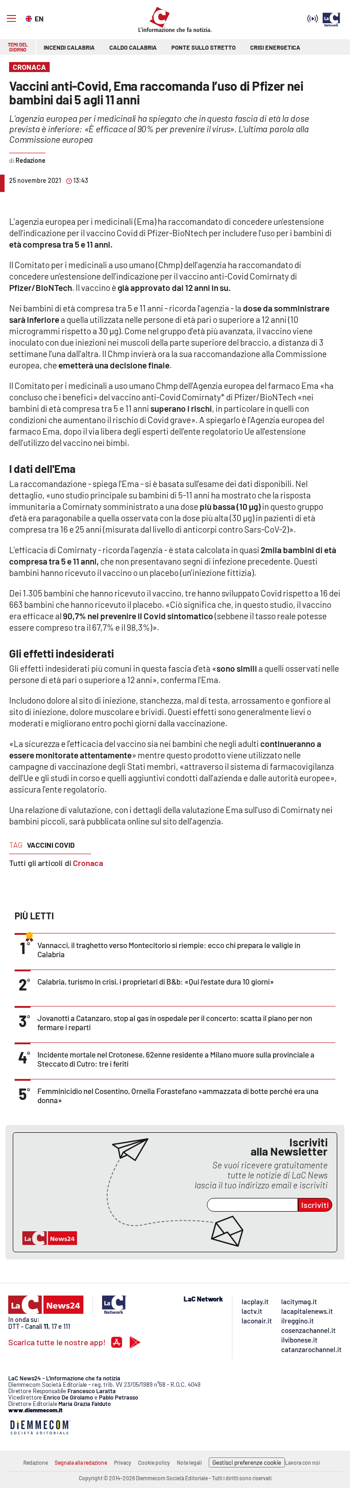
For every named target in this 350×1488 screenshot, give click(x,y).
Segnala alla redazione (81, 1462)
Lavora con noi (302, 1462)
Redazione (35, 1462)
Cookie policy (154, 1462)
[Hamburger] (11, 18)
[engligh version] (30, 18)
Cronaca (88, 863)
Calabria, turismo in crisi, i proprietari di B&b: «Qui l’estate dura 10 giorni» (155, 981)
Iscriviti (315, 1205)
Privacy (122, 1462)
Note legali (189, 1462)
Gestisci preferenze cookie (246, 1462)
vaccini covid (51, 844)
